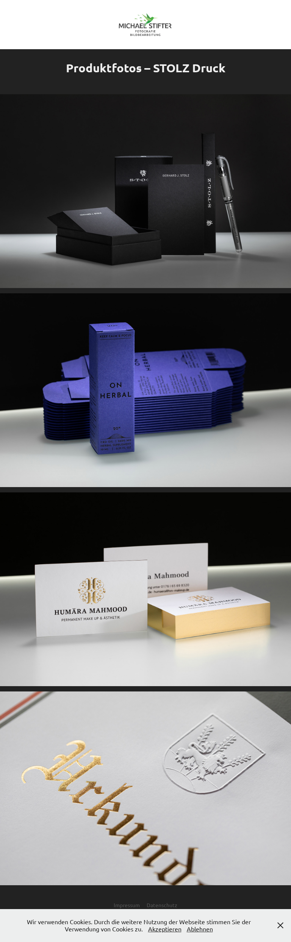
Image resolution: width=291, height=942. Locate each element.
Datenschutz (162, 905)
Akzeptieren (164, 929)
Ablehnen (200, 929)
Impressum (127, 905)
